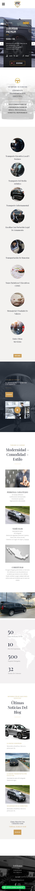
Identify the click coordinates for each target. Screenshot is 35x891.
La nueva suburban (14, 743)
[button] (13, 887)
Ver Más (17, 356)
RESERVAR (25, 23)
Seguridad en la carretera (17, 806)
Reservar (17, 832)
